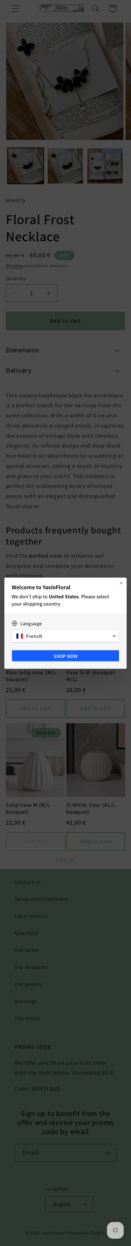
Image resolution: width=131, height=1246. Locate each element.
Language (31, 623)
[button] (65, 636)
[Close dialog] (121, 583)
